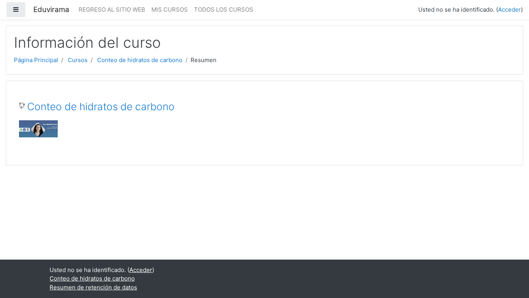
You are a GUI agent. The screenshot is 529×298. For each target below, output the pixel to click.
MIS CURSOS (169, 9)
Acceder (509, 9)
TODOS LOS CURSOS (223, 9)
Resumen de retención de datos (93, 287)
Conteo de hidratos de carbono (139, 60)
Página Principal (36, 60)
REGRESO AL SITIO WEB (112, 9)
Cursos (78, 60)
